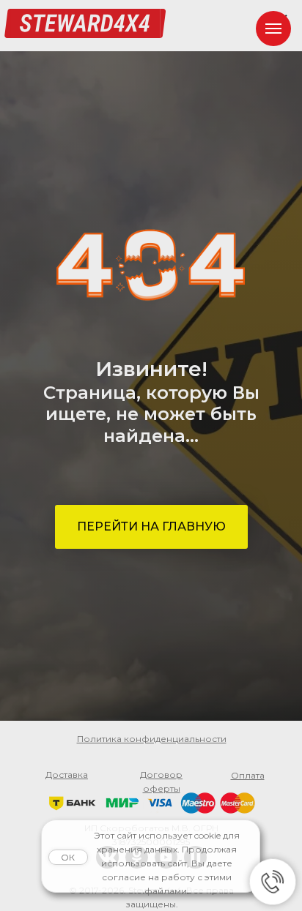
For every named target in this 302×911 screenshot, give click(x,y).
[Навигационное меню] (273, 28)
